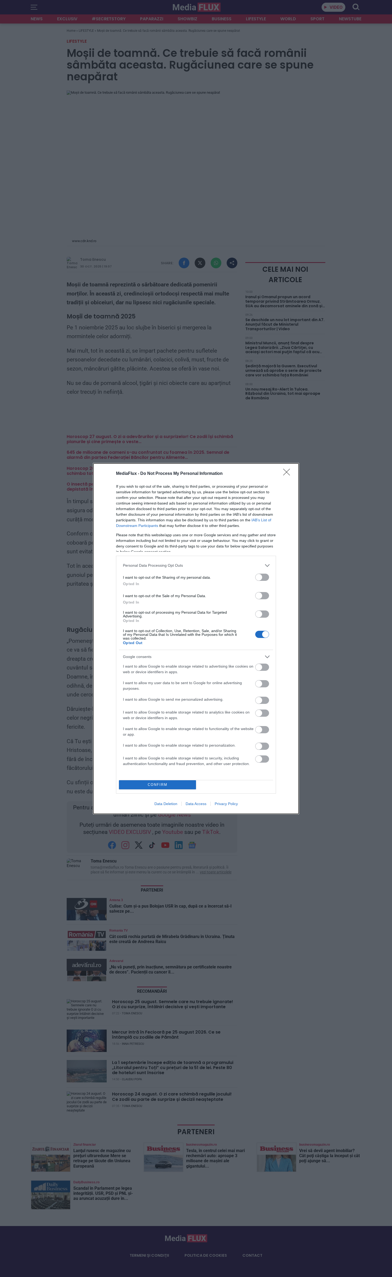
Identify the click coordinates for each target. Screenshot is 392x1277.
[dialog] (196, 638)
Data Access (196, 804)
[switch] (262, 577)
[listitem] (196, 565)
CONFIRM (157, 785)
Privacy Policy (226, 804)
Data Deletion (165, 804)
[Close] (288, 474)
